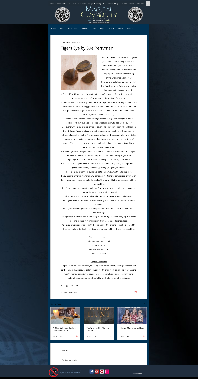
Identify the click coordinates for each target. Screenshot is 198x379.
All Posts (53, 29)
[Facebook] (92, 372)
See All (145, 304)
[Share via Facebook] (62, 286)
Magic (102, 29)
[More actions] (136, 42)
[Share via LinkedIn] (72, 286)
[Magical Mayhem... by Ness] (132, 315)
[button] (145, 28)
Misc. (62, 29)
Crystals (85, 29)
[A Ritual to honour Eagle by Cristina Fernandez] (65, 315)
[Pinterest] (102, 372)
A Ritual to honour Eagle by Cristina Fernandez (65, 329)
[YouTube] (97, 372)
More (129, 29)
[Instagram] (107, 372)
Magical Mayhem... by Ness (132, 328)
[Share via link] (77, 286)
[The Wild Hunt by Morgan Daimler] (99, 315)
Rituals (120, 29)
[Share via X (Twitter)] (67, 286)
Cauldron (111, 29)
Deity (93, 29)
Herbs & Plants (73, 29)
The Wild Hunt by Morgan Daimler (98, 329)
